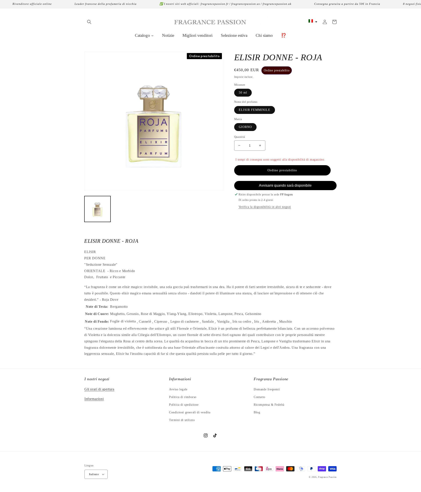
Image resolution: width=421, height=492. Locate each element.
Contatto (259, 397)
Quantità (239, 136)
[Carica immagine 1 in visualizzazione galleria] (97, 209)
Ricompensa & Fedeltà (269, 404)
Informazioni (94, 399)
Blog (257, 412)
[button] (89, 22)
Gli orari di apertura (99, 389)
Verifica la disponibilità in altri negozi (265, 207)
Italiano (94, 474)
